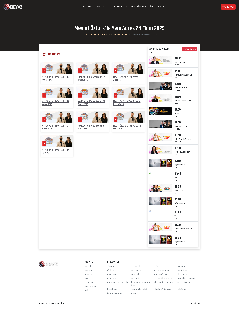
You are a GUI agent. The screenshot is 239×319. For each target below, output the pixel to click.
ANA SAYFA (87, 7)
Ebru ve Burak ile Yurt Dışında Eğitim (140, 284)
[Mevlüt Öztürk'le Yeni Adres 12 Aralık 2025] (92, 68)
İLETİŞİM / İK (157, 7)
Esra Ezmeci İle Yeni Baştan (163, 278)
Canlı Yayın (88, 274)
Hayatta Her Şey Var (160, 274)
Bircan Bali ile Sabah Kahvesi (186, 278)
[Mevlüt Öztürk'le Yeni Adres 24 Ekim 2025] (128, 116)
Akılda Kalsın (181, 266)
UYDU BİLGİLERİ (139, 7)
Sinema (133, 293)
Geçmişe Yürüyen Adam (115, 293)
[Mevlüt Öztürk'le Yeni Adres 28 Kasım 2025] (57, 92)
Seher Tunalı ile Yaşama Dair (163, 282)
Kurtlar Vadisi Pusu (183, 282)
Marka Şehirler (182, 289)
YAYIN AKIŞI (120, 7)
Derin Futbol (135, 274)
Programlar (95, 34)
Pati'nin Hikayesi (113, 278)
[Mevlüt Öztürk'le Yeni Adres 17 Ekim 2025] (57, 141)
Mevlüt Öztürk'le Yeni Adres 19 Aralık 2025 (55, 78)
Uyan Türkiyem (182, 270)
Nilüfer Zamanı (182, 274)
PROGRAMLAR (103, 7)
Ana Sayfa (85, 34)
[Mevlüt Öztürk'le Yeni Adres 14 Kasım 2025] (128, 92)
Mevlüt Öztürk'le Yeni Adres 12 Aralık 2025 (91, 78)
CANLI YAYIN (229, 7)
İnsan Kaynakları (90, 286)
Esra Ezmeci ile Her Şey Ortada (117, 282)
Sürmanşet (111, 266)
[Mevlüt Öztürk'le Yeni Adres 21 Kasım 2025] (92, 92)
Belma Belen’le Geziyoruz (162, 289)
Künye (87, 278)
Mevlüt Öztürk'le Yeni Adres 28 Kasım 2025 (55, 103)
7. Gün (156, 266)
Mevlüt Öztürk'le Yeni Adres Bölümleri (114, 34)
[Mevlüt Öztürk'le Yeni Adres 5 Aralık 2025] (128, 68)
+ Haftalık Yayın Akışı (189, 49)
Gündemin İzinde (113, 270)
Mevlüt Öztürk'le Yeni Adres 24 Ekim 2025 (127, 127)
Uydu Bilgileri (89, 282)
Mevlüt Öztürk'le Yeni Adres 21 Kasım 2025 (91, 103)
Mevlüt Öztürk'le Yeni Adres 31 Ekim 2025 (91, 127)
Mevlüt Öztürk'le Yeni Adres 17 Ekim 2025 (55, 151)
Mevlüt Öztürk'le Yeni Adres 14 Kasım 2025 (126, 103)
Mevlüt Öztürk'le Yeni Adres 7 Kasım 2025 (55, 127)
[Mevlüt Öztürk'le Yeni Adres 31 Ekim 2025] (92, 116)
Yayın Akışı (88, 270)
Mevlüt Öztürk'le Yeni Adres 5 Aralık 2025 (126, 78)
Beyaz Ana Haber (136, 270)
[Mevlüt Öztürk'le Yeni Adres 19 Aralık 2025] (57, 68)
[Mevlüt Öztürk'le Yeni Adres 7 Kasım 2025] (57, 116)
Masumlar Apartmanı (114, 289)
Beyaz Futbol (111, 274)
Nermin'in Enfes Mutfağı (139, 289)
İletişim (87, 290)
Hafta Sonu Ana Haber (161, 270)
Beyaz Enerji (135, 278)
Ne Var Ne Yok (135, 266)
